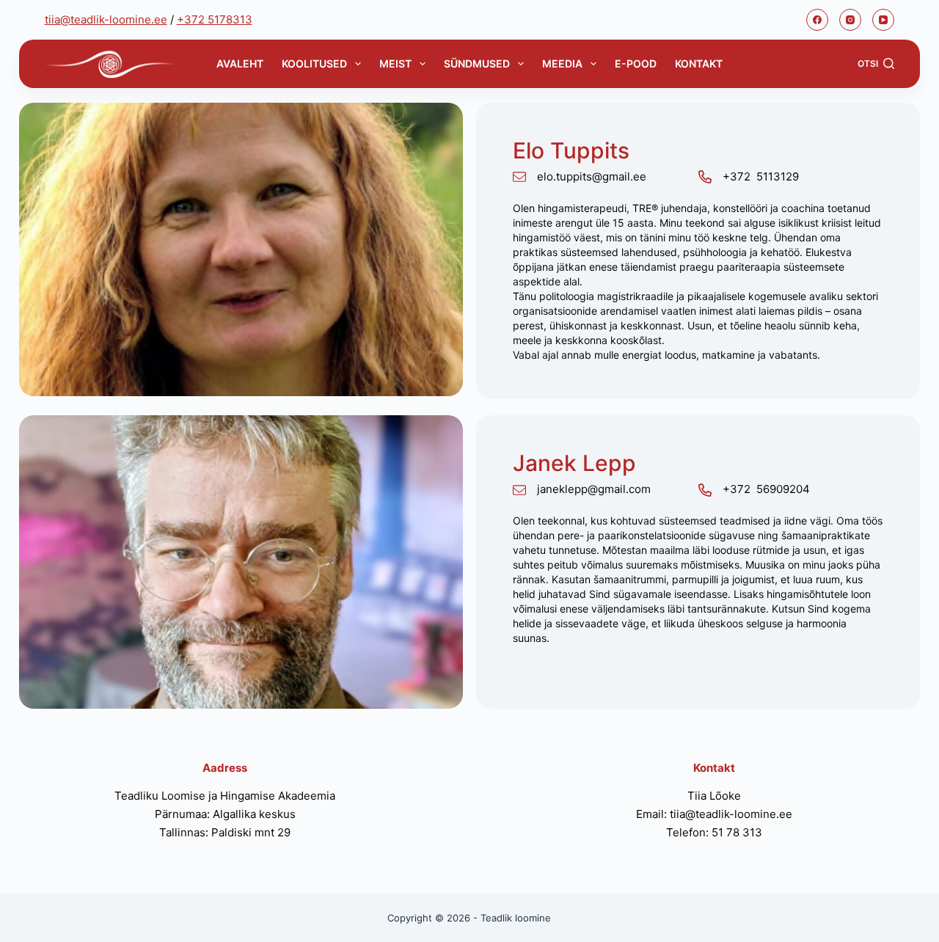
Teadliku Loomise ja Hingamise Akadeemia (224, 796)
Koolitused (314, 63)
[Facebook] (817, 20)
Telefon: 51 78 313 (714, 832)
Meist (395, 63)
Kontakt (699, 63)
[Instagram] (850, 20)
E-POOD (636, 63)
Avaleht (239, 63)
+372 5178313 (214, 19)
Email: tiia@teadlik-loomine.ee (714, 814)
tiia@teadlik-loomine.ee (106, 19)
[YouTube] (883, 20)
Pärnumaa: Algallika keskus (225, 814)
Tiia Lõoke (714, 796)
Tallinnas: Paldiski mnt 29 (225, 832)
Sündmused (477, 63)
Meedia (562, 63)
